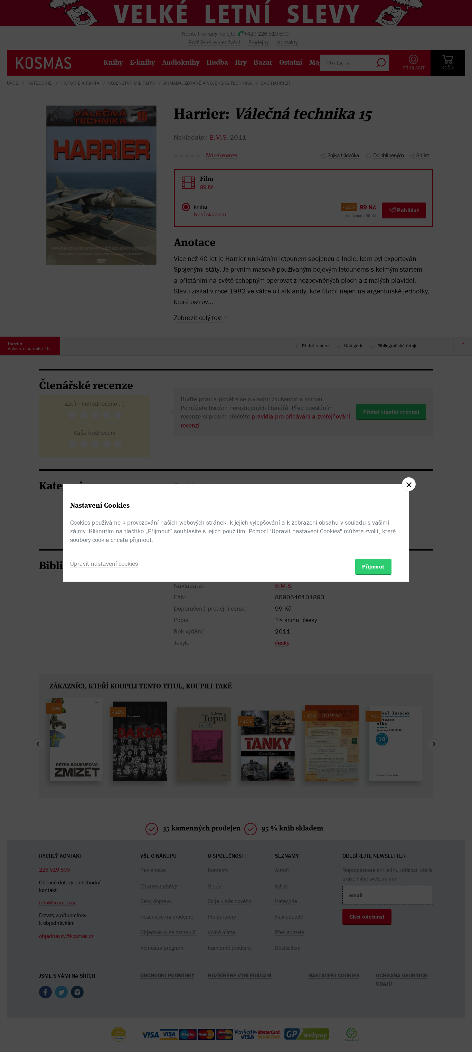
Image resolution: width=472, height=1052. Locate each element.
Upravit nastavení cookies (104, 563)
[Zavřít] (409, 484)
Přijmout (373, 566)
